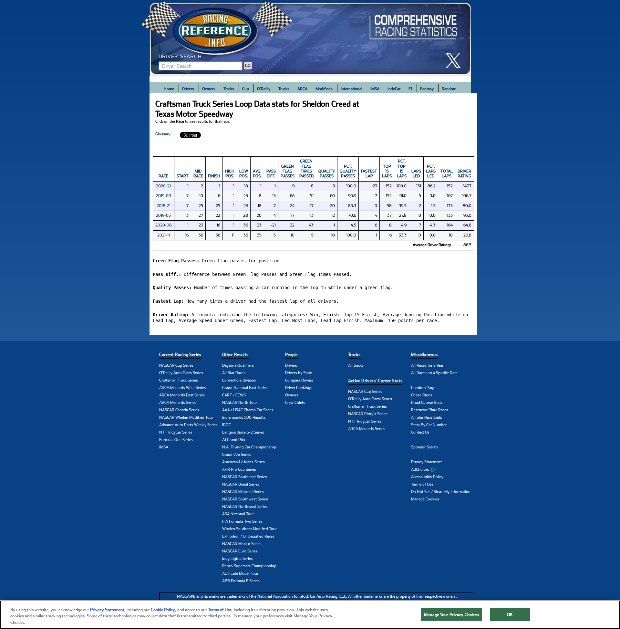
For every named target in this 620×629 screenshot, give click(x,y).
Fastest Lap (369, 173)
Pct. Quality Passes (348, 171)
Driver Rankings (298, 387)
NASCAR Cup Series (176, 365)
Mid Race (198, 173)
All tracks (356, 365)
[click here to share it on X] (455, 60)
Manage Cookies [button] (425, 499)
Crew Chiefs (295, 402)
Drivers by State (298, 373)
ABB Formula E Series (241, 581)
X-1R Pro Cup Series (239, 469)
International (351, 89)
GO (248, 65)
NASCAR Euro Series (240, 551)
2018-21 (163, 206)
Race (163, 176)
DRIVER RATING (464, 173)
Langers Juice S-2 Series (243, 432)
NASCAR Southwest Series (245, 499)
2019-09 (163, 196)
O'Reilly (263, 89)
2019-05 (163, 215)
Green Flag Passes (287, 171)
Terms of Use (422, 484)
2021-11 (163, 235)
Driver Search (180, 56)
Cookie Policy (163, 609)
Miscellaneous (424, 354)
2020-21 (163, 186)
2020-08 (163, 225)
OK (510, 614)
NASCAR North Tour (239, 402)
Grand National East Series (245, 387)
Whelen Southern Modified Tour (249, 529)
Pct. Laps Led (431, 171)
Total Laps (446, 173)
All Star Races (233, 373)
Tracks (228, 89)
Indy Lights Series (237, 558)
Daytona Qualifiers (238, 365)
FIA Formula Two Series (242, 521)
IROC (226, 425)
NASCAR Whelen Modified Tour (186, 417)
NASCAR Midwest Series (243, 491)
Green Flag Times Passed (306, 168)
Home (169, 89)
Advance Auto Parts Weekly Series (188, 425)
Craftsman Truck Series (178, 380)
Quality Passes (326, 173)
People (291, 354)
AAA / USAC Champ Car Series (248, 410)
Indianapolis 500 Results (243, 417)
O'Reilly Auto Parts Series (181, 373)
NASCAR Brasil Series (240, 484)
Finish (214, 176)
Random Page (423, 387)
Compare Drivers (299, 380)
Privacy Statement (426, 462)
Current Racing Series (180, 354)
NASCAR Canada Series (179, 410)
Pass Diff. (271, 173)
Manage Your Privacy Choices (451, 614)
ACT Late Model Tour (240, 573)
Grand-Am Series (236, 454)
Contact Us (420, 432)
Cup (245, 89)
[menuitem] (442, 470)
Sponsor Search (424, 447)
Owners (208, 89)
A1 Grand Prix (233, 439)
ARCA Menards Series (177, 402)
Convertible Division (239, 380)
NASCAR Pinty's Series (368, 414)
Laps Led (416, 173)
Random (449, 89)
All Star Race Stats (426, 417)
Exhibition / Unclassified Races (248, 536)
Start (183, 176)
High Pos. (229, 173)
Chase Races (421, 395)
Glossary (162, 134)
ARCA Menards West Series (182, 387)
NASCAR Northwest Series (245, 506)
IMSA (374, 89)
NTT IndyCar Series (175, 432)
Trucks (283, 89)
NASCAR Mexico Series (242, 543)
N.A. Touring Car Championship (249, 447)
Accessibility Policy (427, 477)
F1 (410, 89)
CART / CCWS (234, 395)
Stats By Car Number (429, 425)
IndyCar (394, 89)
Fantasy (427, 89)
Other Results (235, 354)
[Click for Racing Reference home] (310, 38)
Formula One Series (176, 439)
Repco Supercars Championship (249, 566)
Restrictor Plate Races (429, 410)
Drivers (188, 89)
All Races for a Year (427, 365)
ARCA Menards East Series (182, 395)
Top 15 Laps (387, 171)
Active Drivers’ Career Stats (375, 380)
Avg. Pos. (257, 173)
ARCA (302, 89)
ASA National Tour (238, 514)
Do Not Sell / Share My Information (440, 491)
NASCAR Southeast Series (244, 477)
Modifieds (324, 89)
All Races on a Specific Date (434, 373)
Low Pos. (243, 173)
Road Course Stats (427, 402)
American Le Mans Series (243, 462)
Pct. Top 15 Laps (402, 168)
